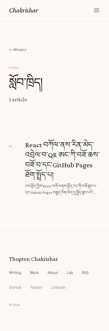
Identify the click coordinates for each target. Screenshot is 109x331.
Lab (70, 272)
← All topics (17, 49)
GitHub (15, 287)
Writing (15, 272)
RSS (85, 272)
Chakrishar (23, 10)
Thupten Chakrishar (33, 259)
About (53, 272)
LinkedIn (58, 287)
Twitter (36, 287)
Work (34, 272)
